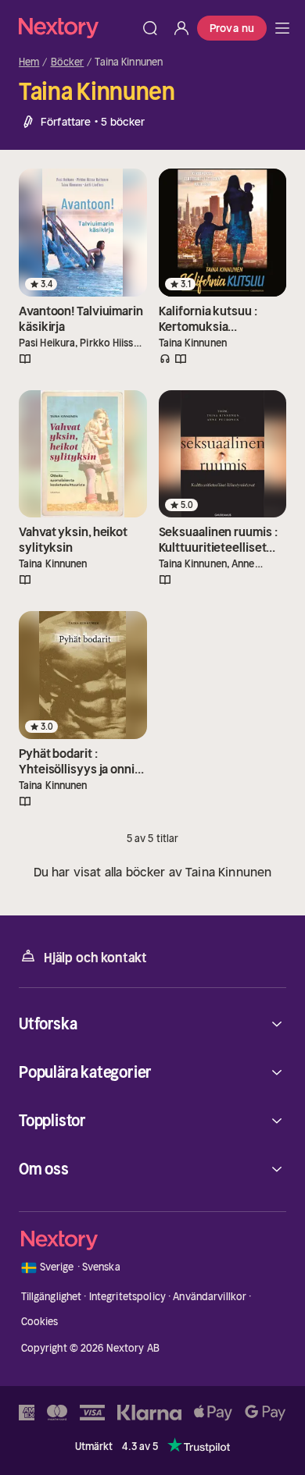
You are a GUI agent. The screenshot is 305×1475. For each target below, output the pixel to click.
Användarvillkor (209, 1296)
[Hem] (77, 27)
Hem (29, 62)
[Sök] (150, 28)
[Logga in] (181, 28)
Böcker (67, 62)
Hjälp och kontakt (95, 957)
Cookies (40, 1321)
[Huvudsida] (282, 28)
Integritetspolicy (127, 1296)
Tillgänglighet (51, 1296)
